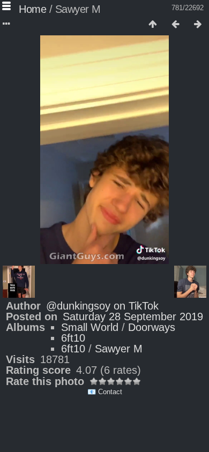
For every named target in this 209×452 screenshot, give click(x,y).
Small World (89, 327)
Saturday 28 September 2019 (133, 316)
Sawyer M (119, 349)
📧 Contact (104, 392)
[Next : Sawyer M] (197, 24)
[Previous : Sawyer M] (175, 24)
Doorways (151, 327)
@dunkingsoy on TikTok (102, 306)
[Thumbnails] (152, 24)
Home (32, 9)
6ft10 (73, 338)
